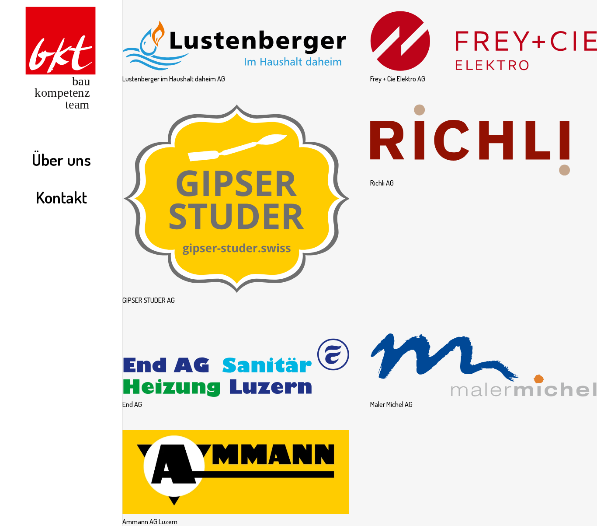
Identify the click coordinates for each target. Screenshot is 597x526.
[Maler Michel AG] (483, 330)
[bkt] (61, 59)
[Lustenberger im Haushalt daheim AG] (235, 5)
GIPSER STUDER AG (148, 300)
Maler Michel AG (391, 404)
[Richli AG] (483, 109)
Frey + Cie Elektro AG (397, 78)
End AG (132, 404)
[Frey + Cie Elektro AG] (483, 5)
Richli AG (382, 183)
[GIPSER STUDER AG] (235, 109)
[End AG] (235, 330)
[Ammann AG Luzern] (235, 434)
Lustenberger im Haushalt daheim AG (173, 78)
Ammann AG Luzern (149, 521)
